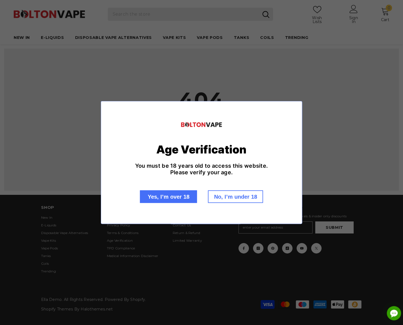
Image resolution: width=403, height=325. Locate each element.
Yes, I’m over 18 (168, 196)
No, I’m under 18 (235, 196)
